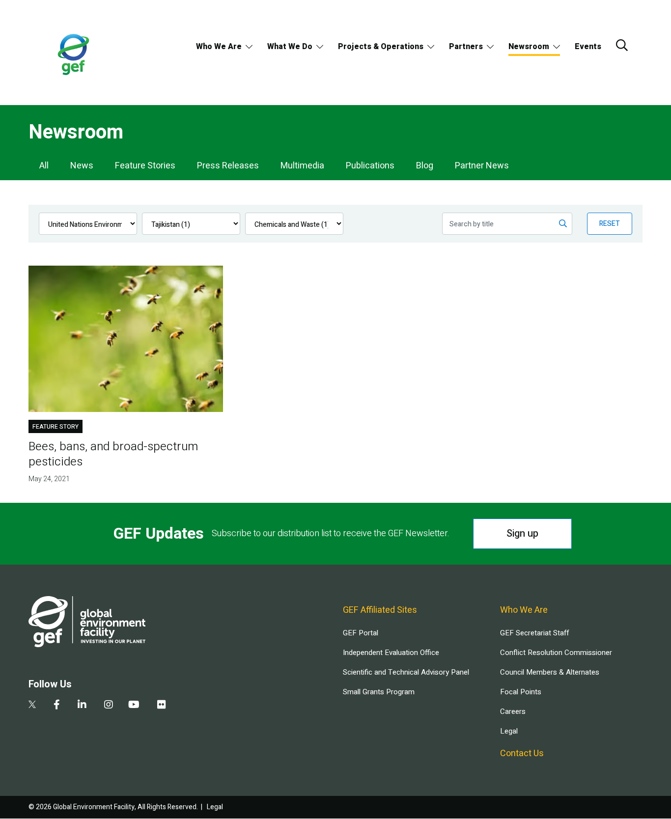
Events (588, 47)
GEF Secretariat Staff (534, 633)
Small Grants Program (379, 691)
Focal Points (520, 691)
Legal (509, 731)
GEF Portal (360, 633)
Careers (513, 711)
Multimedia (302, 165)
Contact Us (522, 753)
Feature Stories (145, 165)
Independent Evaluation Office (391, 652)
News (81, 165)
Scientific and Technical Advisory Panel (406, 672)
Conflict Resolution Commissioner (556, 652)
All (44, 165)
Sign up (522, 533)
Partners (466, 47)
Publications (370, 165)
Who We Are (219, 47)
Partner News (482, 165)
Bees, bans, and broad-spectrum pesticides (113, 454)
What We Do (289, 47)
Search (622, 45)
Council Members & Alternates (549, 672)
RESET (609, 223)
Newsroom (528, 47)
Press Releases (228, 165)
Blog (424, 165)
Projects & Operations (380, 47)
